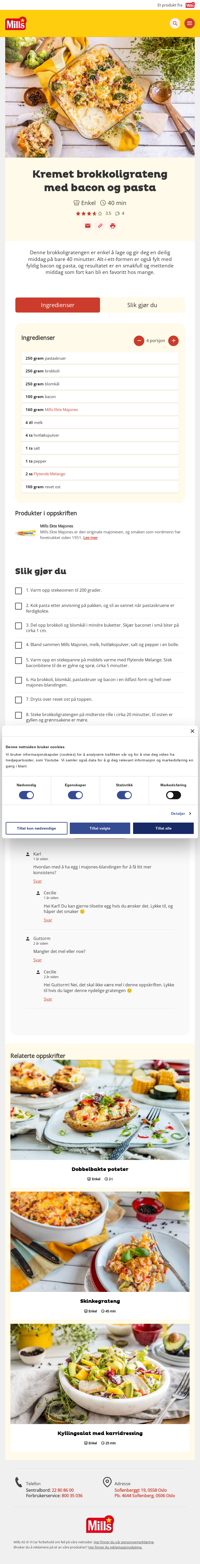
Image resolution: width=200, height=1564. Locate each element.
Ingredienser (57, 305)
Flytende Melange (49, 473)
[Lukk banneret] (192, 731)
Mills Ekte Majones (61, 409)
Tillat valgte (100, 828)
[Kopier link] (100, 225)
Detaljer (178, 813)
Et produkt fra (170, 5)
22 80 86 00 (63, 1490)
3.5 (108, 213)
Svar (37, 881)
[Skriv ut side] (112, 225)
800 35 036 (72, 1495)
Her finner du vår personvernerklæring (124, 1542)
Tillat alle (163, 828)
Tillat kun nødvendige (36, 828)
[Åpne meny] (189, 23)
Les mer (90, 537)
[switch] (75, 795)
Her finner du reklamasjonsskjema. (115, 1547)
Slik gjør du (142, 305)
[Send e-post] (87, 225)
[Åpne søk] (175, 23)
